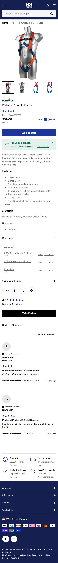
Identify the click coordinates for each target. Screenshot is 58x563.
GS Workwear (16, 549)
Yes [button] (24, 380)
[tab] (47, 335)
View (40, 254)
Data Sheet (9, 269)
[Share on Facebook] (14, 290)
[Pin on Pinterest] (31, 290)
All (13, 23)
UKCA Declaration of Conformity (19, 253)
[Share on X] (23, 290)
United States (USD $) (17, 518)
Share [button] (36, 380)
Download (49, 254)
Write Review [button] (29, 313)
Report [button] (30, 380)
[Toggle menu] (4, 5)
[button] (29, 111)
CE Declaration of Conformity (17, 261)
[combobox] (29, 13)
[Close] (52, 142)
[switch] (47, 119)
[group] (29, 300)
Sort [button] (4, 325)
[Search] (51, 13)
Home (5, 23)
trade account (43, 146)
